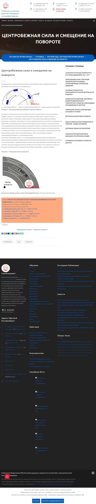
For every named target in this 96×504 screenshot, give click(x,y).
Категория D (33, 291)
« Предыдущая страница (24, 229)
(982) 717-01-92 (62, 5)
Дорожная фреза (35, 321)
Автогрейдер (33, 316)
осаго (92, 347)
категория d (83, 352)
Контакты (70, 20)
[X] (8, 233)
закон (61, 349)
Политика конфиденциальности (39, 359)
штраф (64, 347)
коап (72, 352)
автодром (73, 344)
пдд (19, 241)
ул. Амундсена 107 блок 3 (86, 3)
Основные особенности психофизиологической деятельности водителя (79, 92)
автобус (63, 355)
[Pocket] (14, 233)
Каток (31, 319)
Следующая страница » (40, 229)
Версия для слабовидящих (10, 13)
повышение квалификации (80, 349)
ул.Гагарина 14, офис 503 (12, 333)
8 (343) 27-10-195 (12, 343)
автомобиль (91, 349)
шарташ (58, 349)
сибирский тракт (64, 352)
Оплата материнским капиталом (39, 276)
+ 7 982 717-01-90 (31, 209)
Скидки (31, 271)
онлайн (85, 344)
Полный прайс (34, 279)
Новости (41, 20)
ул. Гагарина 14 (61, 3)
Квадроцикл (33, 299)
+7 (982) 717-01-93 (30, 216)
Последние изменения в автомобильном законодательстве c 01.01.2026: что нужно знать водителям (73, 317)
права (58, 344)
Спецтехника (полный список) (39, 301)
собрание (86, 341)
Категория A (33, 281)
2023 (69, 355)
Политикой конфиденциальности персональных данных (54, 484)
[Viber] (17, 233)
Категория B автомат (36, 286)
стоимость (78, 344)
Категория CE (33, 296)
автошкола (29, 241)
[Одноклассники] (4, 233)
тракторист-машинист (85, 355)
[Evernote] (10, 233)
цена (71, 355)
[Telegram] (23, 233)
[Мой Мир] (6, 233)
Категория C (33, 289)
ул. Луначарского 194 (40, 9)
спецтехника (89, 347)
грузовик (87, 349)
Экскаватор (33, 309)
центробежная (8, 241)
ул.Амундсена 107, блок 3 (12, 340)
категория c (76, 352)
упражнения (67, 344)
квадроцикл (69, 352)
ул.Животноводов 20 (11, 354)
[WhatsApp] (19, 233)
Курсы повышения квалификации (11, 25)
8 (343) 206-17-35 (21, 329)
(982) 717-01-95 (85, 5)
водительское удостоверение (67, 349)
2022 (61, 347)
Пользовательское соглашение (39, 366)
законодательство (88, 352)
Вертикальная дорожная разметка (78, 116)
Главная (3, 20)
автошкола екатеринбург (71, 347)
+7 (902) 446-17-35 (21, 374)
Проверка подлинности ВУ (38, 338)
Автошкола (48, 20)
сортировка (81, 347)
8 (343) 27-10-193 (10, 350)
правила (74, 349)
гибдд (82, 344)
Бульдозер (32, 314)
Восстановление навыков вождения (41, 304)
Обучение (10, 20)
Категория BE (33, 294)
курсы (58, 347)
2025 (79, 352)
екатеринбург (59, 355)
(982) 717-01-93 (40, 11)
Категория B (33, 284)
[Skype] (21, 233)
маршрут (77, 347)
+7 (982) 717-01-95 (33, 213)
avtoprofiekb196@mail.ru (10, 16)
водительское (78, 355)
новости (85, 347)
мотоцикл (63, 344)
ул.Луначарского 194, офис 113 (14, 347)
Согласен (36, 501)
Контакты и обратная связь (38, 333)
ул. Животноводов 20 (85, 9)
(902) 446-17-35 (40, 5)
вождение (91, 341)
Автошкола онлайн (59, 20)
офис (73, 355)
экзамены (59, 352)
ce (75, 355)
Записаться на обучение (11, 11)
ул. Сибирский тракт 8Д (41, 3)
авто (66, 347)
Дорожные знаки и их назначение (77, 128)
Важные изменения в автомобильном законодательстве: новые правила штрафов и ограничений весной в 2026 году (75, 305)
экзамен (82, 341)
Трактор (32, 311)
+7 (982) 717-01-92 (27, 211)
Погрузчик (32, 306)
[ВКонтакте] (2, 233)
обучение (69, 341)
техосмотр (91, 344)
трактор (87, 344)
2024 (66, 355)
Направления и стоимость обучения (25, 20)
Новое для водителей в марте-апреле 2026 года (72, 300)
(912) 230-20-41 (85, 11)
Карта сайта (33, 348)
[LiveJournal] (12, 233)
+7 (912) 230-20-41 (24, 218)
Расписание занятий (36, 335)
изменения (76, 341)
